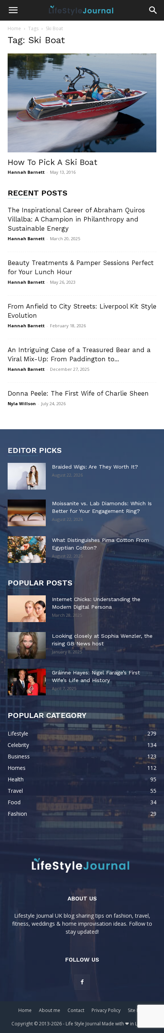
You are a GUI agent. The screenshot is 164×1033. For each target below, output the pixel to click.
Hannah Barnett (26, 172)
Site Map (137, 1010)
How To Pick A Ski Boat (52, 162)
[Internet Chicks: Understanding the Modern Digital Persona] (27, 608)
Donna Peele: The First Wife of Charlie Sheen (78, 393)
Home (14, 28)
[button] (13, 10)
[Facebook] (82, 982)
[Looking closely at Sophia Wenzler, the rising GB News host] (27, 645)
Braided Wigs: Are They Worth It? (95, 467)
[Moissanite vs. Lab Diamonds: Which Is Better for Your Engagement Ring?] (27, 513)
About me (49, 1010)
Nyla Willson (22, 403)
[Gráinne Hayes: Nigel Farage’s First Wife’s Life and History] (27, 682)
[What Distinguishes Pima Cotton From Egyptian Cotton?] (27, 549)
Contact (76, 1010)
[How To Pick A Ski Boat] (82, 102)
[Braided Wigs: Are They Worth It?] (27, 476)
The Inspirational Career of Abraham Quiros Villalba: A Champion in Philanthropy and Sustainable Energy (76, 219)
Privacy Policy (106, 1010)
